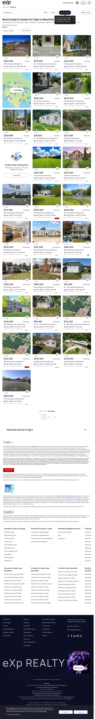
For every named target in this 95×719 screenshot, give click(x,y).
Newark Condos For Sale (39, 581)
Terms (35, 711)
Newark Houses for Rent (66, 578)
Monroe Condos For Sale (39, 600)
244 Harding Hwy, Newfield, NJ (44, 287)
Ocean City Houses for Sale (14, 603)
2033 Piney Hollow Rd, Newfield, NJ (45, 250)
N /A (59, 535)
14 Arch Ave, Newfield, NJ (42, 101)
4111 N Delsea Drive (10, 551)
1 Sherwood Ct (9, 538)
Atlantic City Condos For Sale (41, 584)
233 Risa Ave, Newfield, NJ (12, 287)
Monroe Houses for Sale (12, 600)
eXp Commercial (28, 635)
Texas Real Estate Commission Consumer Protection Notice (47, 695)
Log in (83, 3)
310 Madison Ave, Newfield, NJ (44, 213)
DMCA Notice (47, 683)
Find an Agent (7, 622)
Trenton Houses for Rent (67, 594)
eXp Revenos (27, 632)
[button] (47, 429)
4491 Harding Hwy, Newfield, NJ (14, 213)
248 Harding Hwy (10, 535)
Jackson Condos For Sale (40, 587)
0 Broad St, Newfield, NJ (72, 138)
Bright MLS (34, 446)
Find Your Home (68, 3)
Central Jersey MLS (39, 516)
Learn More (68, 698)
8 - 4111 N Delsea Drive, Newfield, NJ (45, 138)
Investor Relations (8, 629)
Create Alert (16, 175)
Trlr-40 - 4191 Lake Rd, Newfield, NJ (45, 324)
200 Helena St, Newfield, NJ (13, 138)
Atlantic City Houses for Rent (68, 581)
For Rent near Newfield (39, 542)
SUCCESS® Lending (29, 629)
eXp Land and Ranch (30, 642)
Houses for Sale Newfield (40, 532)
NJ (45, 411)
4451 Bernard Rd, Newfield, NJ (43, 362)
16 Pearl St (8, 561)
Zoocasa (26, 622)
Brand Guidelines (47, 632)
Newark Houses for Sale (12, 581)
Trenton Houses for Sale (12, 596)
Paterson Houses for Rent (67, 588)
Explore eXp (6, 619)
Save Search (26, 30)
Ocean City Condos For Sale (41, 603)
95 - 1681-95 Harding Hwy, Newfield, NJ (76, 324)
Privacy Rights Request (49, 622)
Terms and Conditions (48, 619)
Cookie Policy (46, 629)
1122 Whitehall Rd (10, 545)
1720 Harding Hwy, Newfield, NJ (14, 399)
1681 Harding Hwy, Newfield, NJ (14, 362)
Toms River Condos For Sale (41, 577)
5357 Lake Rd (8, 557)
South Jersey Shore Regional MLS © (31, 477)
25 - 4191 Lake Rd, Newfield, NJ (74, 287)
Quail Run (61, 538)
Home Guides (7, 635)
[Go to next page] (55, 416)
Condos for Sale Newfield (40, 535)
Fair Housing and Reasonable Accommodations (47, 687)
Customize (81, 712)
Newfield (51, 411)
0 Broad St (8, 554)
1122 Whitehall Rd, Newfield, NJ (74, 101)
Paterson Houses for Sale (13, 590)
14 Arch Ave (8, 542)
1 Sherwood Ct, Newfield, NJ (73, 64)
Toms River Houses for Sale (13, 577)
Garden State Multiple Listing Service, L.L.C (69, 496)
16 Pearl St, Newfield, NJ (72, 176)
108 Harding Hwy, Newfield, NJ (74, 362)
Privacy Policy (46, 625)
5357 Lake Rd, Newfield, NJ (42, 176)
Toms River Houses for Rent (68, 575)
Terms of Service (60, 685)
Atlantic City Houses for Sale (14, 584)
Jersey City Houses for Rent (68, 572)
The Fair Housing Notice (68, 697)
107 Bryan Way (9, 532)
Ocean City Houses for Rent (68, 600)
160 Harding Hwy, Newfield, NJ (74, 213)
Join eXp (5, 625)
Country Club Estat (65, 532)
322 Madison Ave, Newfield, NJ (74, 250)
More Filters (66, 12)
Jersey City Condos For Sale (41, 574)
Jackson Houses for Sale (13, 587)
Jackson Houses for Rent (67, 584)
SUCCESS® (27, 625)
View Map (18, 90)
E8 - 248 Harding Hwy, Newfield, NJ (45, 64)
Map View (87, 12)
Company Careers (8, 632)
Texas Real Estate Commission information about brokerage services (47, 693)
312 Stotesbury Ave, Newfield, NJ (14, 324)
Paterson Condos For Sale (40, 590)
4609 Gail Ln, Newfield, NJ (12, 250)
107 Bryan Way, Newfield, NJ (13, 64)
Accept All (66, 712)
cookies (12, 708)
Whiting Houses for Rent (66, 591)
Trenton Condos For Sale (40, 596)
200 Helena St (9, 548)
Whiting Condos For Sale (40, 593)
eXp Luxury (27, 639)
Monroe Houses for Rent (66, 597)
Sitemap (44, 635)
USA (40, 411)
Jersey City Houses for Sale (13, 574)
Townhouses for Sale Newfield (42, 538)
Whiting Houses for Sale (12, 593)
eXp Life (26, 619)
